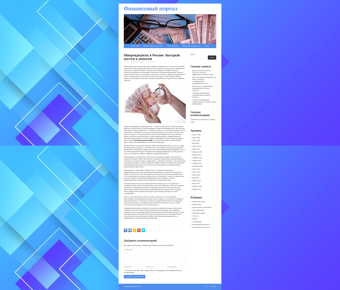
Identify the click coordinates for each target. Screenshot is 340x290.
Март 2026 (196, 149)
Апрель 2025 (196, 181)
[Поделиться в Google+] (139, 230)
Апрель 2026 (196, 146)
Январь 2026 (196, 155)
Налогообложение (198, 213)
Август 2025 (196, 169)
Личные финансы (172, 46)
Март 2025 (196, 183)
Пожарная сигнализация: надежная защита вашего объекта (201, 95)
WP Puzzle (213, 286)
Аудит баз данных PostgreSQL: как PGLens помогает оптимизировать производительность (204, 80)
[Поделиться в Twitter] (143, 230)
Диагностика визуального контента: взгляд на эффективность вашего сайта (202, 73)
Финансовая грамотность (191, 46)
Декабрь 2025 (197, 158)
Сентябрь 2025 (197, 166)
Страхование (197, 222)
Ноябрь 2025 (196, 161)
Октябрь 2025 (197, 163)
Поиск (193, 54)
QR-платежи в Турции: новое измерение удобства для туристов (202, 88)
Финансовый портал (150, 8)
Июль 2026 (196, 138)
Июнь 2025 (196, 175)
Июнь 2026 (196, 140)
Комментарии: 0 (151, 62)
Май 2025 (195, 178)
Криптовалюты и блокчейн (153, 46)
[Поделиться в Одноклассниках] (134, 230)
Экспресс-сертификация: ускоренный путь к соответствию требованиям (204, 102)
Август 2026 (196, 135)
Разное (206, 46)
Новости (195, 216)
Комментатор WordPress (199, 119)
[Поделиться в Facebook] (125, 230)
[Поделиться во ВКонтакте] (130, 230)
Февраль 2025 (197, 186)
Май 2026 (195, 143)
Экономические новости (200, 227)
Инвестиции (135, 46)
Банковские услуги (198, 202)
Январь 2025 (196, 189)
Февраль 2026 (197, 152)
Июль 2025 (196, 172)
